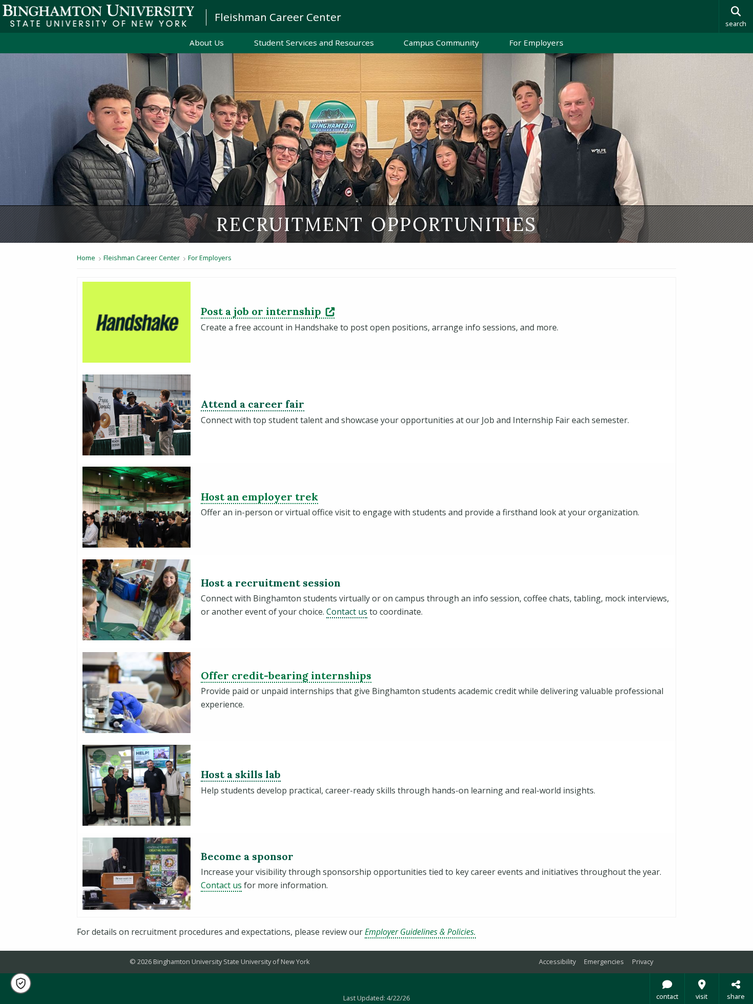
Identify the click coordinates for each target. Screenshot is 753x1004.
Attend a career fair (252, 404)
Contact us (346, 611)
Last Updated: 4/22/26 (376, 997)
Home (86, 257)
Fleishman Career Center (278, 17)
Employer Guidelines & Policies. (420, 931)
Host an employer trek (259, 496)
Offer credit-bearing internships (286, 675)
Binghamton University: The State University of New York (98, 15)
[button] (20, 983)
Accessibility (557, 961)
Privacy (642, 961)
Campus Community (441, 42)
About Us (207, 42)
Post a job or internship (267, 311)
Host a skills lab (241, 774)
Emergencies (604, 961)
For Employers (536, 42)
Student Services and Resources (314, 42)
